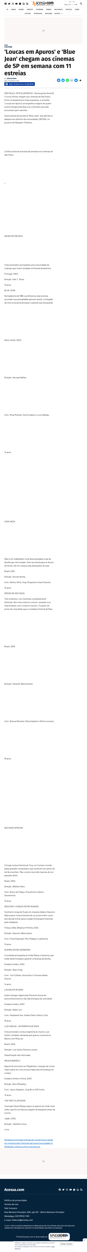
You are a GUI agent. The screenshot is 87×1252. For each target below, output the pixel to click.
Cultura (8, 47)
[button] (58, 80)
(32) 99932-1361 (22, 1216)
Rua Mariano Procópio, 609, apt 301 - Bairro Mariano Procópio (34, 1212)
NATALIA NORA (11, 78)
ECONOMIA (39, 9)
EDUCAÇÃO (48, 13)
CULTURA (28, 13)
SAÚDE (77, 9)
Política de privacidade (15, 1200)
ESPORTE (30, 9)
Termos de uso (11, 1204)
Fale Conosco (10, 1208)
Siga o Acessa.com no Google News (21, 84)
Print (80, 80)
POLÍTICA (69, 9)
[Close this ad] (85, 1240)
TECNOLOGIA (38, 13)
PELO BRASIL (58, 9)
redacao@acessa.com (22, 1220)
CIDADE (13, 9)
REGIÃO (21, 9)
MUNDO (48, 9)
